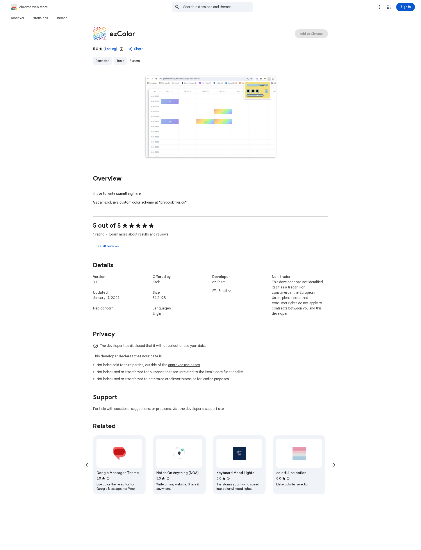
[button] (388, 7)
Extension (102, 61)
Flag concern (103, 308)
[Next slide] (334, 464)
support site (214, 409)
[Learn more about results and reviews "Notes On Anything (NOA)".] (167, 478)
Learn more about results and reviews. (139, 234)
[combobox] (218, 7)
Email (222, 291)
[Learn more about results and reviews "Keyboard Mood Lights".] (228, 478)
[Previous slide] (86, 464)
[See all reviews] (107, 246)
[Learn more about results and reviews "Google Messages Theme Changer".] (108, 478)
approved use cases (184, 365)
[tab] (17, 18)
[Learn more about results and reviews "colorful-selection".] (288, 478)
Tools (120, 61)
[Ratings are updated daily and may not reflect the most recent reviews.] (121, 49)
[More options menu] (379, 7)
